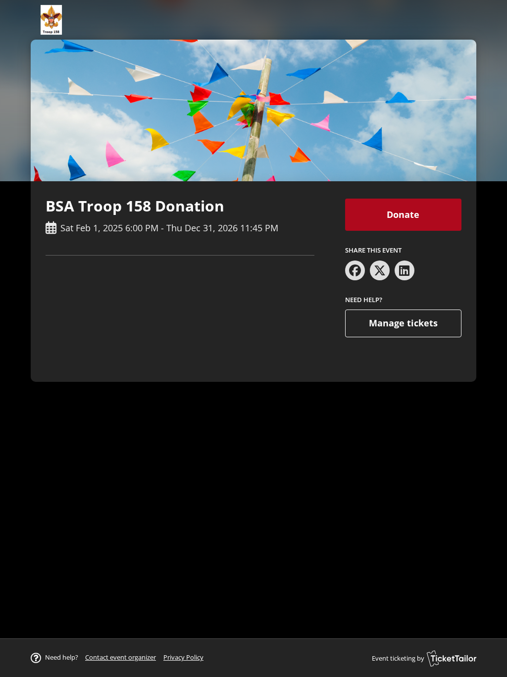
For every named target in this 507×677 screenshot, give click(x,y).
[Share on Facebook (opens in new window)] (355, 270)
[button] (120, 657)
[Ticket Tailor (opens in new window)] (451, 658)
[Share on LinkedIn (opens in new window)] (404, 270)
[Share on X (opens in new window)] (380, 270)
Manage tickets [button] (403, 323)
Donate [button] (403, 214)
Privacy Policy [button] (183, 657)
